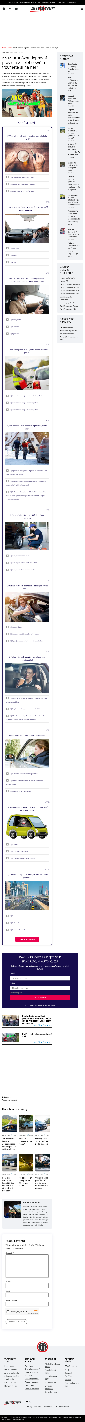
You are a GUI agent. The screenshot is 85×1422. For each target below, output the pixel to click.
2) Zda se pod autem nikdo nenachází (23, 563)
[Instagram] (10, 9)
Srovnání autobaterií (49, 1387)
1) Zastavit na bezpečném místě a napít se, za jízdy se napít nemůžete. (26, 700)
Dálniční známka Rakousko (69, 287)
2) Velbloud (14, 923)
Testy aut (68, 1373)
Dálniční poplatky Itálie (68, 309)
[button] (82, 9)
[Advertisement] (42, 29)
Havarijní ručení (10, 1386)
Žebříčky (68, 1376)
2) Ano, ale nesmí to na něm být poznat (24, 634)
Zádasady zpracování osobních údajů (40, 1005)
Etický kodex (64, 1407)
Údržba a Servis (10, 1370)
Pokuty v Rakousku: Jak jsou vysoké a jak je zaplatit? (73, 133)
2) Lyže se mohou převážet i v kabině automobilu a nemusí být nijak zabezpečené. (26, 483)
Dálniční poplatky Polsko (69, 306)
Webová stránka (11, 1300)
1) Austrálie (14, 248)
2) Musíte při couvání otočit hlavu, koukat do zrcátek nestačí (24, 782)
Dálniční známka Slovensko (70, 284)
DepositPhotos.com (18, 1419)
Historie (68, 1380)
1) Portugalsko (15, 320)
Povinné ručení (61, 2)
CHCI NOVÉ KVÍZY (40, 997)
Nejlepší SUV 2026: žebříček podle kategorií (41, 1141)
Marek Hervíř (5, 52)
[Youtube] (16, 9)
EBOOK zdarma (71, 1366)
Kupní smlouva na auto (72, 1384)
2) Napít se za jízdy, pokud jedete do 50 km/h (26, 709)
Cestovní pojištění (71, 2)
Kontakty (28, 1407)
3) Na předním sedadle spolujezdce (22, 858)
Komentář (10, 1253)
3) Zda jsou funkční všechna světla (22, 570)
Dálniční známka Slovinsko (69, 291)
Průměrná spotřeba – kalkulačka (11, 1377)
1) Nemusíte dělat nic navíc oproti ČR (24, 774)
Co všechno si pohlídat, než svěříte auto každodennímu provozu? (41, 1183)
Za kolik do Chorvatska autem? (32, 1367)
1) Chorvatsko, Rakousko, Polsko (22, 177)
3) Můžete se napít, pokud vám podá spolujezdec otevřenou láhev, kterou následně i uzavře (25, 717)
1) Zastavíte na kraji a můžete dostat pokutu (26, 396)
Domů (4, 48)
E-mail (9, 1291)
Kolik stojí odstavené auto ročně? (25, 1141)
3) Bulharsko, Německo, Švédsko (22, 191)
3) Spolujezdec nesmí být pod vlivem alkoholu (26, 641)
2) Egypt (13, 255)
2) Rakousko (14, 327)
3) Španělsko (14, 334)
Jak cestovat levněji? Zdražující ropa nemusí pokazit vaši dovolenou (9, 1144)
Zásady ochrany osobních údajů (72, 1417)
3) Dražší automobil (17, 930)
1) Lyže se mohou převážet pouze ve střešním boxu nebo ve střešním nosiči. (26, 472)
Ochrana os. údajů (50, 1407)
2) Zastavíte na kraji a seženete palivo (24, 403)
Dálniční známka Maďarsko (69, 294)
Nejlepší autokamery (67, 327)
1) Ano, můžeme (16, 627)
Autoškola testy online (51, 1371)
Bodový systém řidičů (51, 1377)
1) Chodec (14, 916)
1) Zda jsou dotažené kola (19, 556)
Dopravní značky (13, 2)
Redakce (37, 1407)
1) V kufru (14, 844)
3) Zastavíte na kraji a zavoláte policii (24, 410)
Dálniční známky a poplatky (31, 1374)
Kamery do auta (51, 1382)
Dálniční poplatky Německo (70, 303)
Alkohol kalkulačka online (52, 1365)
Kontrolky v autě (35, 2)
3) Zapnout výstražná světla (20, 791)
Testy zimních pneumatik (48, 2)
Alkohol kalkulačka (25, 2)
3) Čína (13, 262)
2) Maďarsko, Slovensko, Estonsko (23, 184)
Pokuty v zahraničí (32, 1382)
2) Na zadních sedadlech (19, 851)
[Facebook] (4, 9)
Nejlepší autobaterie (67, 334)
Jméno (8, 1282)
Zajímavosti (6, 1100)
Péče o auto (9, 1366)
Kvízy (10, 48)
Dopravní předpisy (32, 1379)
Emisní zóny (29, 1385)
